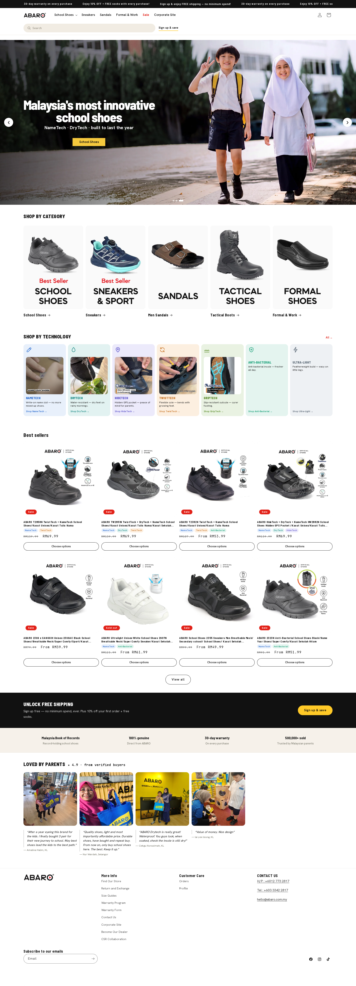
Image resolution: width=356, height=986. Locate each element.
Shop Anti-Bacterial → (260, 411)
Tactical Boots (222, 315)
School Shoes (34, 315)
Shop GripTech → (214, 411)
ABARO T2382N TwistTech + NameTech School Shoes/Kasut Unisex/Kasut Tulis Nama (208, 523)
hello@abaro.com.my (272, 899)
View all (178, 679)
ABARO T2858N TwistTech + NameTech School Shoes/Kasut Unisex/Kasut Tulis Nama (52, 523)
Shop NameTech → (36, 411)
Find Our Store (111, 881)
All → (329, 337)
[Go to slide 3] (182, 200)
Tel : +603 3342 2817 (272, 890)
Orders (184, 881)
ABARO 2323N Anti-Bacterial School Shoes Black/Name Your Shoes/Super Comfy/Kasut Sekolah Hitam (292, 639)
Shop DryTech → (79, 411)
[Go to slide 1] (173, 200)
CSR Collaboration (113, 939)
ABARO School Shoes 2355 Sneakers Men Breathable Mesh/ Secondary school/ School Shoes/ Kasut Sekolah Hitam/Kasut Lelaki (216, 639)
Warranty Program (113, 903)
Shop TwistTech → (169, 411)
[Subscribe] (92, 959)
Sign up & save (168, 27)
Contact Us (108, 917)
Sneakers (93, 315)
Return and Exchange (115, 888)
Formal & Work (285, 315)
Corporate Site (111, 924)
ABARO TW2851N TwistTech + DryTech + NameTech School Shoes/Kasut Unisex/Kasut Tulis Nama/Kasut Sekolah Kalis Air (138, 523)
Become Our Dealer (114, 932)
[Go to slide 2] (178, 200)
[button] (65, 15)
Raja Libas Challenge (89, 126)
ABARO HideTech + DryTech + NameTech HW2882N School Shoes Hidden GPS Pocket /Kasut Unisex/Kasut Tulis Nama (293, 523)
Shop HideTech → (125, 411)
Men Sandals (158, 315)
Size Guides (109, 895)
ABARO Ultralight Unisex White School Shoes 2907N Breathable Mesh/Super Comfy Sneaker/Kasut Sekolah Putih (135, 639)
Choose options (61, 546)
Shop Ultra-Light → (303, 411)
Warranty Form (111, 910)
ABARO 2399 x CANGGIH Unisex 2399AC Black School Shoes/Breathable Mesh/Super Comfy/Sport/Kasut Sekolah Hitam (56, 639)
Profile (183, 888)
